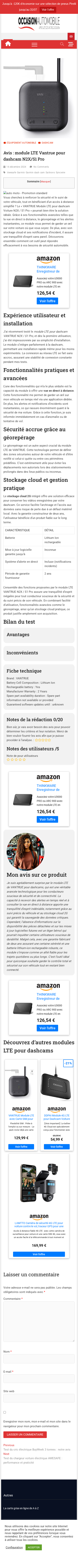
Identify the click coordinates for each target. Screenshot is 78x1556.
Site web (8, 1391)
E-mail (8, 1371)
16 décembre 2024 (16, 167)
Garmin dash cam (35, 172)
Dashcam (47, 142)
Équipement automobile (21, 142)
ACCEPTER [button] (34, 1547)
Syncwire (60, 172)
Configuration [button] (14, 1547)
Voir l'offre (48, 9)
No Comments (41, 167)
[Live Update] (71, 36)
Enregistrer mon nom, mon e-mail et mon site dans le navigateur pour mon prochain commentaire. (37, 1424)
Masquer (45, 181)
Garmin (21, 172)
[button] (25, 193)
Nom (7, 1351)
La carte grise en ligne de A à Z (21, 1508)
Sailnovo (50, 172)
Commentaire (13, 1299)
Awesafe (11, 172)
